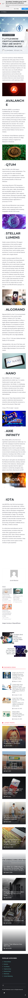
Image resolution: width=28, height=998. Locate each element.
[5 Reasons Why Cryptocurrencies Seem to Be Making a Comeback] (7, 591)
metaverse (22, 444)
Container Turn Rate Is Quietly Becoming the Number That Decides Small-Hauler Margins (14, 868)
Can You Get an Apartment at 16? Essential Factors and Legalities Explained (13, 817)
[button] (26, 12)
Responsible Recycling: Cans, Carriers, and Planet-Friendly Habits (18, 714)
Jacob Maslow (9, 50)
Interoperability (6, 344)
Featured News (7, 961)
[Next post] (26, 651)
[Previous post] (2, 638)
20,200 (16, 70)
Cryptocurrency (8, 35)
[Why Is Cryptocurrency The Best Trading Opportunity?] (18, 591)
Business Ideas (7, 971)
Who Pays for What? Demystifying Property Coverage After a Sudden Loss (14, 918)
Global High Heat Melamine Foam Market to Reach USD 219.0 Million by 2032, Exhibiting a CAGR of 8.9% (18, 688)
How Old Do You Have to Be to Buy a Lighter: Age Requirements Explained (13, 741)
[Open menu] (3, 985)
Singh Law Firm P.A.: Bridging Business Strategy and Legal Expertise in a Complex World (18, 676)
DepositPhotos (16, 623)
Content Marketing (8, 976)
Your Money (6, 966)
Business (6, 964)
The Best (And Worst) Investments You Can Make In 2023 (18, 638)
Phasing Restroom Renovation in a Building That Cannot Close (14, 893)
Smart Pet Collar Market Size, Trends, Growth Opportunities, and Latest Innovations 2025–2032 (18, 702)
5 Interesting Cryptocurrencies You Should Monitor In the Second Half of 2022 (6, 613)
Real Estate (6, 973)
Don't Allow (16, 8)
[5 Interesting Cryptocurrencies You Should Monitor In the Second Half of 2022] (7, 606)
